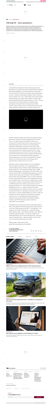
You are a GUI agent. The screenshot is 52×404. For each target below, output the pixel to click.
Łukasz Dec (11, 84)
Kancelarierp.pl (37, 378)
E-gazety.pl (36, 374)
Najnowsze (28, 236)
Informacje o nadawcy (17, 377)
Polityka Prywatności (17, 373)
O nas (7, 373)
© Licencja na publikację (14, 228)
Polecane (20, 236)
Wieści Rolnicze (37, 379)
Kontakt (7, 374)
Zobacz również (10, 236)
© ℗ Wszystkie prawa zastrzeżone (16, 229)
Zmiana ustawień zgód (18, 374)
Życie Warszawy (37, 381)
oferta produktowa (26, 388)
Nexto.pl (36, 375)
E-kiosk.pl (36, 373)
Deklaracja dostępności (18, 378)
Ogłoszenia (26, 374)
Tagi (36, 236)
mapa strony (8, 388)
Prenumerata (27, 375)
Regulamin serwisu (17, 375)
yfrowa (29, 5)
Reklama (26, 373)
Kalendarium (16, 388)
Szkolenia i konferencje (11, 385)
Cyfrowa (10, 19)
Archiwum (26, 377)
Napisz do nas (9, 375)
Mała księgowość (37, 377)
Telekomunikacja (15, 19)
